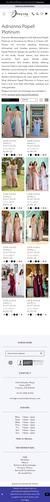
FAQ (25, 457)
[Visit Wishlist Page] (41, 14)
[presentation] (13, 121)
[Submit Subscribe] (41, 353)
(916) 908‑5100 (25, 393)
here (27, 500)
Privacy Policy (24, 468)
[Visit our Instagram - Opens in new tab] (11, 363)
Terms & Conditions (25, 471)
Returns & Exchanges (25, 465)
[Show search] (37, 14)
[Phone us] (33, 14)
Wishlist (25, 460)
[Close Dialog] (2, 494)
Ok (47, 494)
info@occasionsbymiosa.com (25, 399)
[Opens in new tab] (31, 363)
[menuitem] (4, 14)
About (25, 463)
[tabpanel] (6, 155)
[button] (4, 14)
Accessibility (25, 473)
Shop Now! (40, 2)
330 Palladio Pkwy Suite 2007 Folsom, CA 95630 (25, 385)
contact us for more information (22, 95)
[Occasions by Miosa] (18, 13)
